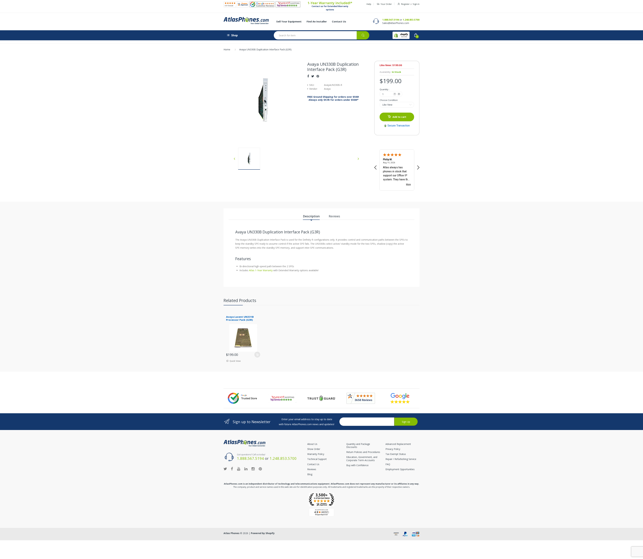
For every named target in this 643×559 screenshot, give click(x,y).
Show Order (313, 449)
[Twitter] (312, 76)
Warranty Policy (315, 454)
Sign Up (406, 421)
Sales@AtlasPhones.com (395, 23)
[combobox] (321, 35)
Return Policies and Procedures (363, 452)
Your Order (386, 4)
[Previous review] (375, 168)
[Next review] (418, 168)
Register (405, 4)
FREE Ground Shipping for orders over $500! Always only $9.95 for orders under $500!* (333, 98)
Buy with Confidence (357, 465)
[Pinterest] (317, 76)
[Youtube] (238, 468)
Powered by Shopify (263, 533)
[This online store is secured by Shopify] (401, 35)
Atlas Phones (231, 533)
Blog (309, 474)
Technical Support (317, 459)
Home (227, 49)
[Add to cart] (257, 355)
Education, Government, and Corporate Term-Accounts (361, 458)
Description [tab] (311, 216)
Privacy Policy (392, 449)
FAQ (387, 464)
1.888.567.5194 (390, 19)
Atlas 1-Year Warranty (260, 270)
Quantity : (384, 89)
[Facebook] (308, 76)
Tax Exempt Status (395, 454)
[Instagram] (253, 468)
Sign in (416, 4)
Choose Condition (389, 100)
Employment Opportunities (400, 469)
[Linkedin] (245, 468)
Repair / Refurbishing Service (400, 459)
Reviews (311, 469)
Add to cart (399, 116)
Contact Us (313, 464)
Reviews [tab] (334, 216)
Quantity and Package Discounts (358, 445)
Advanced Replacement (398, 444)
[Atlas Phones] (246, 20)
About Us (312, 444)
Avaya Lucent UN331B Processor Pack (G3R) (240, 318)
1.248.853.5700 (411, 19)
